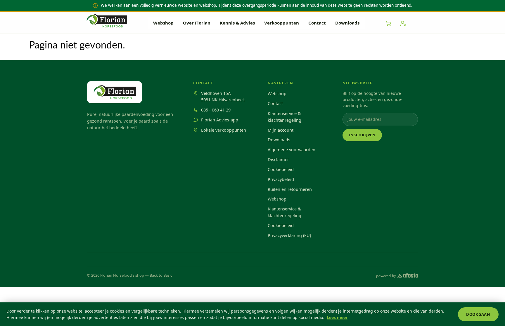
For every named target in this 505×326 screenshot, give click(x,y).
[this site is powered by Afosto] (397, 275)
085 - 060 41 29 (216, 110)
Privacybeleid (281, 179)
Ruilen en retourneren (290, 189)
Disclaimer (278, 159)
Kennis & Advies (237, 23)
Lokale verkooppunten (223, 130)
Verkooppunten (281, 23)
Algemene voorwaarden (291, 149)
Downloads (347, 23)
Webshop (163, 23)
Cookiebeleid (281, 169)
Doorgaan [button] (478, 314)
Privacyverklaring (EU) (289, 235)
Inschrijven (362, 135)
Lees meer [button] (337, 317)
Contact (317, 23)
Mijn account (280, 130)
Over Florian (196, 23)
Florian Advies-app (219, 120)
